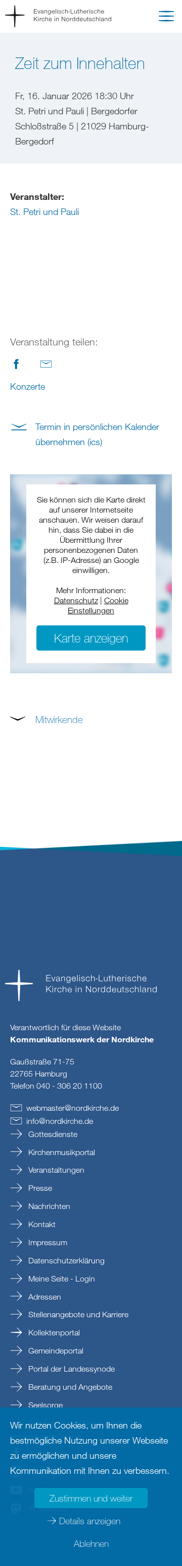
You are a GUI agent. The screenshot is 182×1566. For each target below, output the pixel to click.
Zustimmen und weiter (91, 1498)
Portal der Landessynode (70, 1368)
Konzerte (27, 386)
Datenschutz (76, 600)
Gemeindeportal (54, 1350)
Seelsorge (44, 1404)
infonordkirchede (59, 1120)
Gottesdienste (51, 1133)
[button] (166, 18)
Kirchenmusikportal (60, 1152)
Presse (39, 1187)
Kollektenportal (53, 1332)
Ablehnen (91, 1543)
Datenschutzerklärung (65, 1260)
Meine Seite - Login (60, 1278)
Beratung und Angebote (69, 1386)
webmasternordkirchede (72, 1107)
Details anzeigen (89, 1520)
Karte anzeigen (91, 637)
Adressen (43, 1296)
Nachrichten (48, 1206)
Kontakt (41, 1224)
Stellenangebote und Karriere (77, 1314)
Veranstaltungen (55, 1169)
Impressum (46, 1242)
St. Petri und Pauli (44, 211)
